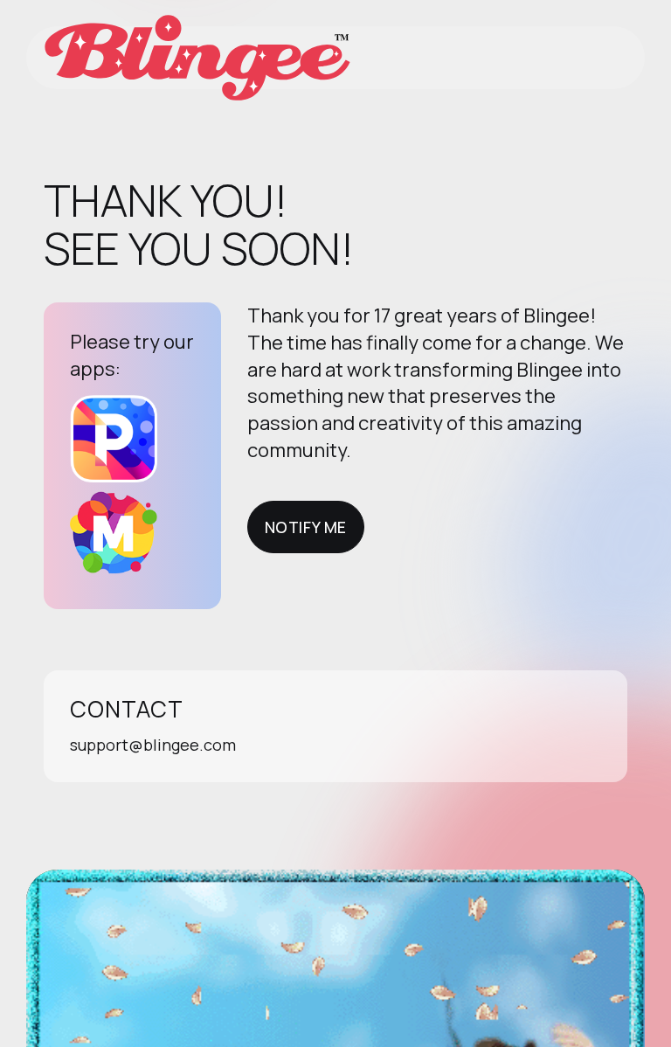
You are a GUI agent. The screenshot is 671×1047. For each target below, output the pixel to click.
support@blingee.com (153, 744)
